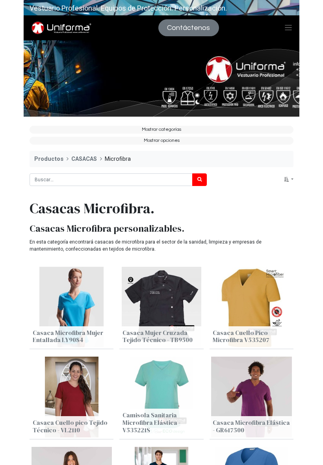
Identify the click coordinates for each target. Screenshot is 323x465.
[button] (288, 179)
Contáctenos (188, 28)
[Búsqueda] (199, 179)
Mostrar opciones (162, 140)
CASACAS (84, 159)
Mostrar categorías (161, 129)
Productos (48, 159)
